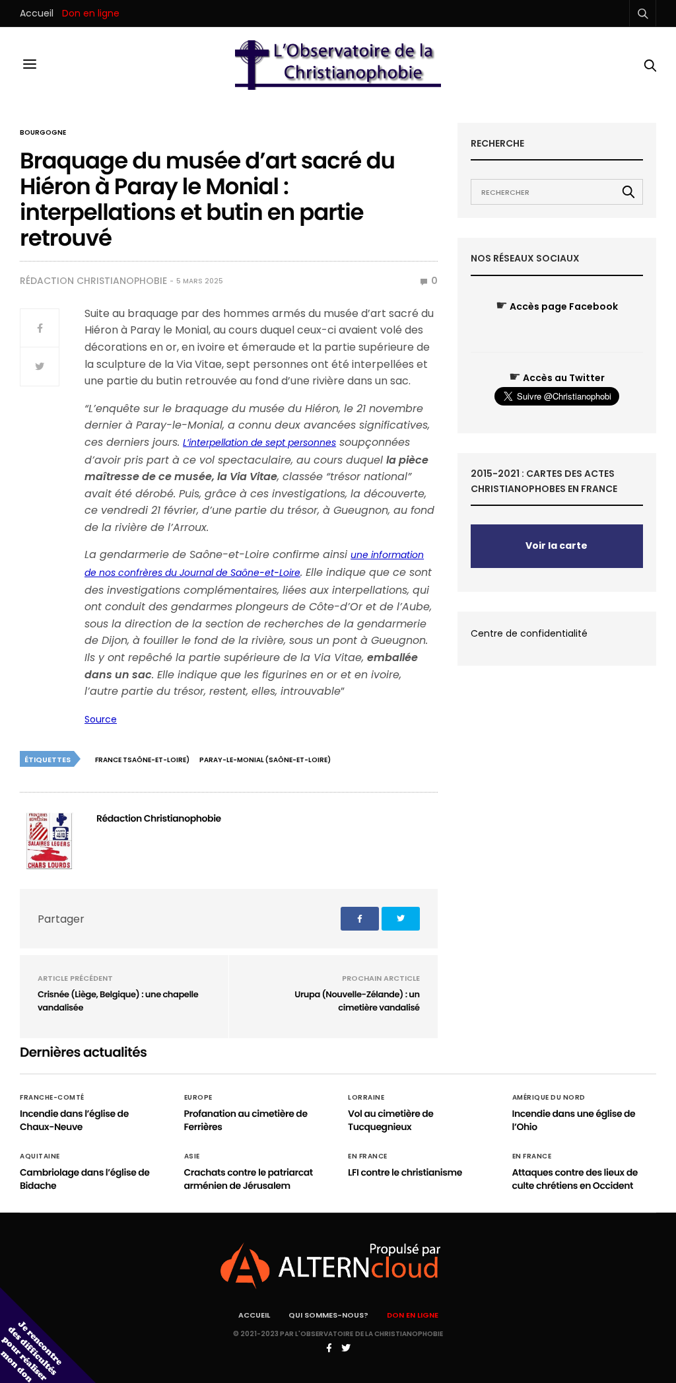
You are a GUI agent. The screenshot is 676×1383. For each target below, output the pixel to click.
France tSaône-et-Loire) (142, 760)
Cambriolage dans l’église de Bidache (85, 1179)
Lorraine (366, 1097)
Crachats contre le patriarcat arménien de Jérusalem (248, 1179)
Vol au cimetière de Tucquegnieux (391, 1120)
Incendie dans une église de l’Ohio (574, 1120)
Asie (192, 1156)
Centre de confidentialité (529, 633)
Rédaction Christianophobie (93, 280)
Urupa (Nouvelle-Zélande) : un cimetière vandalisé (356, 1001)
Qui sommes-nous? (328, 1315)
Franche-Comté (52, 1097)
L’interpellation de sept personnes (259, 442)
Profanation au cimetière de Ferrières (246, 1120)
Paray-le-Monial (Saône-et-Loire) (265, 760)
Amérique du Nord (549, 1097)
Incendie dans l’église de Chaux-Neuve (74, 1120)
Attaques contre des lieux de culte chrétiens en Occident (575, 1179)
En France (368, 1156)
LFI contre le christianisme (405, 1172)
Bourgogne (43, 132)
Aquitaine (40, 1156)
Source (100, 719)
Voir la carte (556, 545)
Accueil (36, 13)
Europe (198, 1097)
